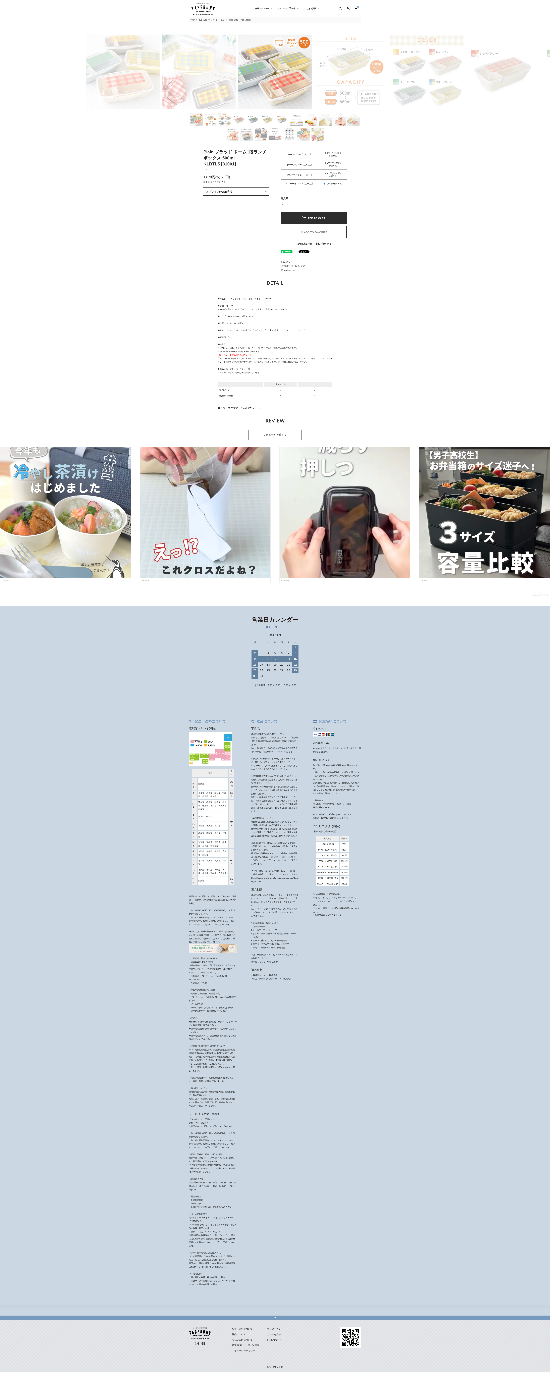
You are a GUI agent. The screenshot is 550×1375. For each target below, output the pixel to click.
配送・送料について (242, 1329)
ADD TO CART (316, 218)
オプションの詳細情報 (219, 191)
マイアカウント (275, 1329)
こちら (260, 961)
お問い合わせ (274, 1340)
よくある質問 (310, 8)
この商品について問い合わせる (314, 243)
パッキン (240, 369)
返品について (287, 262)
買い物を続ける (288, 270)
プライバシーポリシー (243, 1350)
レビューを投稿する (275, 434)
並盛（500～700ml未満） (240, 20)
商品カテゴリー (262, 8)
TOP (192, 20)
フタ (232, 369)
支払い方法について (242, 1340)
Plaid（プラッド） (251, 408)
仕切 (248, 369)
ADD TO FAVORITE (315, 232)
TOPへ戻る (275, 1318)
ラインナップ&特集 (287, 8)
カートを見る (274, 1334)
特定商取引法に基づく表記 (293, 266)
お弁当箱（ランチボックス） (212, 20)
